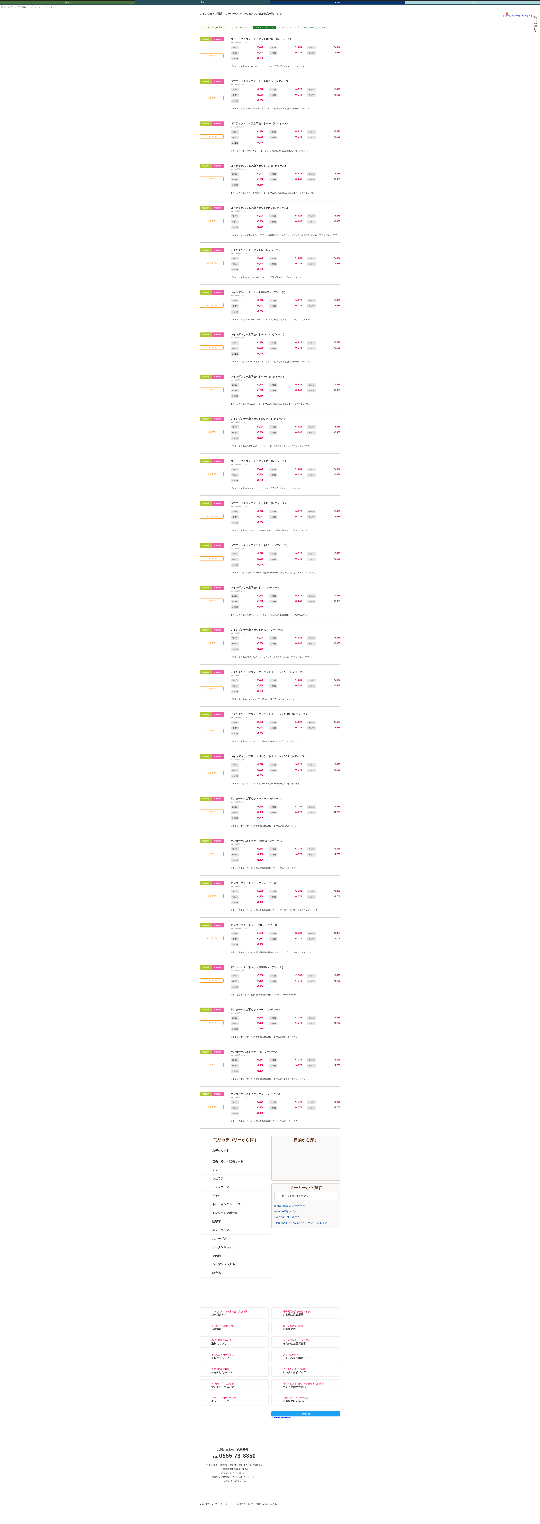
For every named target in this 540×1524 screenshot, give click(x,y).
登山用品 (308, 1164)
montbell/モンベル (285, 1211)
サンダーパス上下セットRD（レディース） (255, 1051)
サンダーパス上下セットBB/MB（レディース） (257, 967)
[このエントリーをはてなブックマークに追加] (276, 1493)
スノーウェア (220, 1230)
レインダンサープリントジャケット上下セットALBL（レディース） (269, 714)
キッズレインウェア (287, 27)
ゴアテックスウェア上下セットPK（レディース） (259, 461)
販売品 (216, 1272)
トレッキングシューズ (226, 1204)
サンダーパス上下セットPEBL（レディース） (257, 1009)
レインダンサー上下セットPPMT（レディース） (258, 629)
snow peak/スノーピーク (289, 1205)
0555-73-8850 (237, 1455)
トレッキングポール (225, 1212)
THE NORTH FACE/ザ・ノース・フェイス (301, 1222)
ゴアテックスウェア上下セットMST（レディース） (260, 123)
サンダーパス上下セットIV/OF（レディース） (257, 1093)
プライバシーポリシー (223, 1504)
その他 (216, 1255)
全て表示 (322, 27)
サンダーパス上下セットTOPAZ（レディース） (258, 840)
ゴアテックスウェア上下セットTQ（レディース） (259, 165)
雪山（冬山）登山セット (227, 1161)
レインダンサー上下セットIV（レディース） (256, 250)
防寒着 (216, 1221)
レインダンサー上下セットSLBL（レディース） (258, 376)
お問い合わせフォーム (235, 1481)
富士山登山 (309, 1156)
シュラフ (218, 1178)
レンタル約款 (271, 1504)
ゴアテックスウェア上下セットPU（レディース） (259, 503)
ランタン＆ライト (223, 1247)
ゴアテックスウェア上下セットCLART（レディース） (261, 39)
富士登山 (337, 2)
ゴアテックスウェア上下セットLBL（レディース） (260, 545)
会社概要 (206, 1504)
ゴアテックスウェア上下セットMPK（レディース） (260, 207)
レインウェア (220, 1187)
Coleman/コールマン (287, 1217)
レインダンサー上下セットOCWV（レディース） (259, 292)
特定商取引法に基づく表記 (249, 1504)
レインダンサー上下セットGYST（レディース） (258, 334)
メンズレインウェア (242, 27)
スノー (308, 1173)
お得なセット (220, 1150)
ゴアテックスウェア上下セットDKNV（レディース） (261, 81)
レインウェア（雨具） (18, 7)
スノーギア (219, 1238)
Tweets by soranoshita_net (283, 1418)
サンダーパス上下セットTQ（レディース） (255, 925)
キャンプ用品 (308, 1148)
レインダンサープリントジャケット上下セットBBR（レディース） (269, 756)
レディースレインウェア (264, 27)
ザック (216, 1195)
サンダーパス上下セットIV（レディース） (255, 883)
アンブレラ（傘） (307, 27)
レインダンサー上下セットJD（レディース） (256, 587)
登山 (202, 2)
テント (216, 1169)
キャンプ (67, 2)
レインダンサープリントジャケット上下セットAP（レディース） (268, 672)
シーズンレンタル (223, 1264)
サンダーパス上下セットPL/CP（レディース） (257, 798)
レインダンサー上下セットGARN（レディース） (258, 418)
